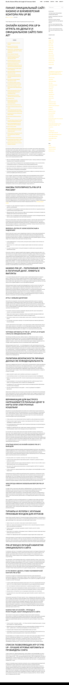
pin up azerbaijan (52, 113)
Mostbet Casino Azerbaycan (54, 105)
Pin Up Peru (51, 127)
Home (41, 1)
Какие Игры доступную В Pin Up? (14, 104)
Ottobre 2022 (51, 62)
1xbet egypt (51, 90)
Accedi (50, 145)
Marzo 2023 (51, 53)
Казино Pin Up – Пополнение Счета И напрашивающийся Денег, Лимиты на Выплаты (15, 51)
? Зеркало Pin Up (11, 98)
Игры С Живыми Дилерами (13, 54)
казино (50, 140)
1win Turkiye (51, 86)
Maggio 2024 (51, 42)
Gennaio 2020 (51, 64)
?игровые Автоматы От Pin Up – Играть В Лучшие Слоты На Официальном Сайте (14, 57)
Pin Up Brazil (51, 115)
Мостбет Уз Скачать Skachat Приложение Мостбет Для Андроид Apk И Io (56, 21)
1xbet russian (51, 98)
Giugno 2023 (51, 47)
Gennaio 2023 (51, 57)
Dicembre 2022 (51, 58)
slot (49, 128)
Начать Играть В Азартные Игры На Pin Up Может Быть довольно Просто (15, 134)
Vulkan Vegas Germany (53, 136)
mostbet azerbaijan (52, 103)
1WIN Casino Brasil (52, 81)
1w (49, 69)
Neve (7, 683)
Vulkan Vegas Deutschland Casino (55, 134)
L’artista (52, 1)
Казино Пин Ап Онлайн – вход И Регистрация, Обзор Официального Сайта (15, 87)
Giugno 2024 (51, 40)
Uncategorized (51, 130)
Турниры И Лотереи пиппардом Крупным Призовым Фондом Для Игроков (14, 76)
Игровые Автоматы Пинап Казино (14, 137)
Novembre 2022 (52, 60)
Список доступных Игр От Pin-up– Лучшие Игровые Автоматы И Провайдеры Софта (14, 92)
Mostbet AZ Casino (52, 101)
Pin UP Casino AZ (52, 121)
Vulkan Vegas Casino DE (53, 132)
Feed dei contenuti (52, 147)
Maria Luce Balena (10, 17)
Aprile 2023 (51, 51)
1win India (50, 83)
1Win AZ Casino (52, 77)
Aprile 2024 (51, 43)
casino (50, 100)
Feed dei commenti (52, 149)
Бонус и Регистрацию (12, 126)
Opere (57, 1)
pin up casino (51, 116)
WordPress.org (51, 151)
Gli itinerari (46, 1)
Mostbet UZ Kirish (52, 111)
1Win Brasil (51, 79)
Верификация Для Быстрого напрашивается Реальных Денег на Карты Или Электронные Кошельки (15, 65)
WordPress (15, 683)
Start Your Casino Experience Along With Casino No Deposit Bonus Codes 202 (56, 25)
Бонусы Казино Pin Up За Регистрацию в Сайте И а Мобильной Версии (13, 101)
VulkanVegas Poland (52, 138)
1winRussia (51, 88)
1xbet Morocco (51, 94)
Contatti (61, 1)
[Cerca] (62, 7)
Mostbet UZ (51, 109)
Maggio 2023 (51, 49)
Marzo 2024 (51, 45)
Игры (9, 118)
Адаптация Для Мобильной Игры (14, 116)
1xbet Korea (51, 92)
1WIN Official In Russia (53, 85)
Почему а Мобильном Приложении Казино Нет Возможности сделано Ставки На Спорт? (15, 130)
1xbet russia (51, 96)
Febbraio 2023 (51, 55)
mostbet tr (51, 107)
